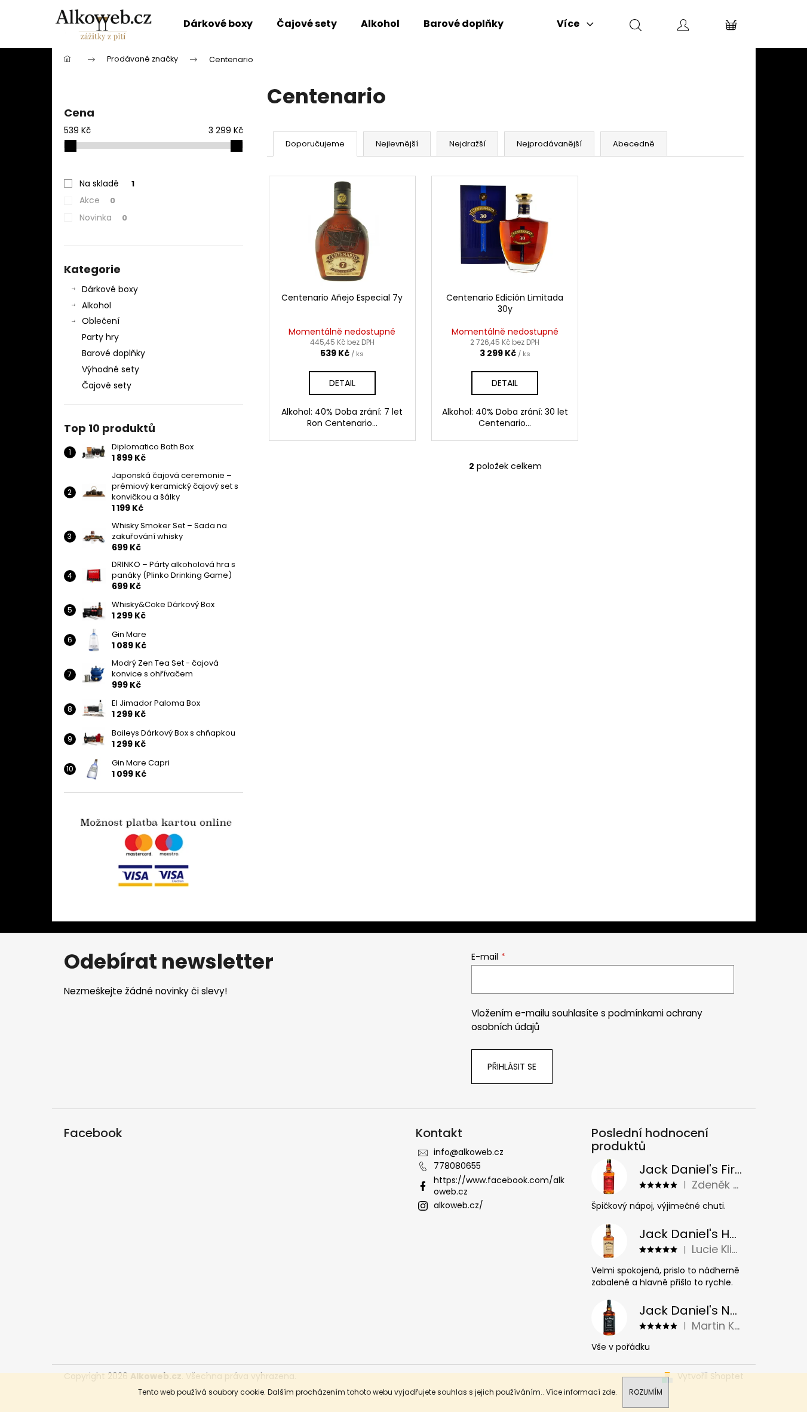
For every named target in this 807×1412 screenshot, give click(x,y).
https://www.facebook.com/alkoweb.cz (499, 1185)
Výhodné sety (110, 369)
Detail (342, 383)
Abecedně (634, 143)
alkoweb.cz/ (458, 1205)
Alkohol (96, 305)
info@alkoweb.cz (469, 1152)
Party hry (100, 337)
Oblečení (100, 321)
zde (608, 1392)
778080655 (457, 1166)
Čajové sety (106, 385)
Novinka (103, 217)
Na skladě (106, 183)
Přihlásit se (511, 1067)
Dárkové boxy (110, 289)
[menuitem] (218, 24)
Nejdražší (467, 143)
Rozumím (645, 1392)
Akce (97, 200)
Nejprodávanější (549, 143)
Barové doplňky (113, 353)
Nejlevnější (397, 143)
